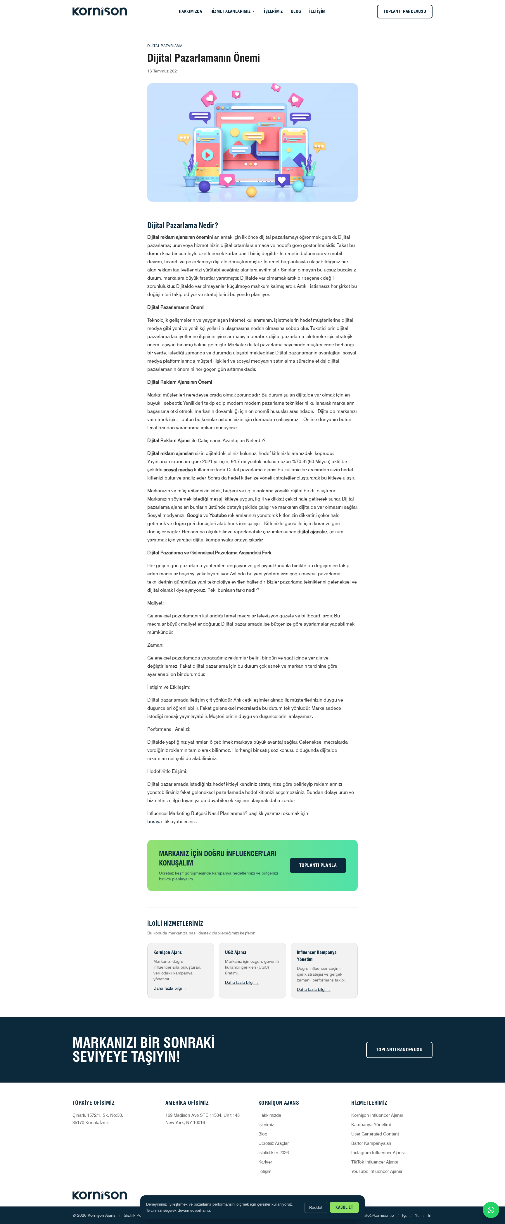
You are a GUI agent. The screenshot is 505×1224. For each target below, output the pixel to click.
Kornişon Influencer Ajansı (377, 1115)
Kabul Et (344, 1207)
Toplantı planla (318, 865)
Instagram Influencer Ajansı (377, 1152)
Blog (262, 1134)
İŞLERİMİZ (273, 11)
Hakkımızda (269, 1115)
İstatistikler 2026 (273, 1152)
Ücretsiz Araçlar (273, 1143)
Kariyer (265, 1162)
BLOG (296, 11)
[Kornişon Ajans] (99, 11)
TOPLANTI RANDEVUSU (404, 11)
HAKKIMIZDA (190, 11)
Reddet (315, 1207)
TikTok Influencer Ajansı (374, 1162)
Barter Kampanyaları (371, 1143)
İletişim (264, 1171)
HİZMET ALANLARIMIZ (230, 11)
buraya (154, 821)
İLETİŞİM (317, 11)
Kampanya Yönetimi (371, 1124)
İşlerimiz (266, 1124)
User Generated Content (375, 1134)
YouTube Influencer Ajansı (376, 1171)
